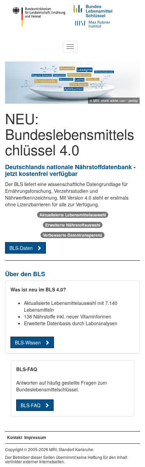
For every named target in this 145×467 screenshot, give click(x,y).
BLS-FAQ (30, 405)
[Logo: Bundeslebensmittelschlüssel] (95, 9)
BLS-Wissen (28, 342)
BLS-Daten (21, 247)
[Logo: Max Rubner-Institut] (92, 23)
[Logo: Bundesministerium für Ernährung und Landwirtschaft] (38, 15)
